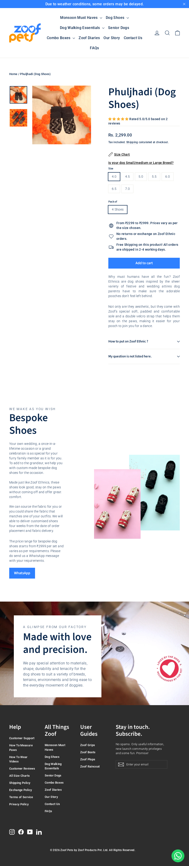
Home (13, 74)
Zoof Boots (88, 752)
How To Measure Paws (21, 748)
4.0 (114, 176)
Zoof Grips (87, 745)
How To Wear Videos (18, 759)
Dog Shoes (115, 17)
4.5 (127, 176)
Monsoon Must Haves (79, 17)
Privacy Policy (19, 804)
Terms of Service (21, 797)
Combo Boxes (59, 38)
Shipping (132, 142)
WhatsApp (22, 573)
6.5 (114, 189)
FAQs (94, 48)
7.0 (127, 189)
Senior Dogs (118, 28)
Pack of (112, 201)
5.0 (141, 176)
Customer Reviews (22, 768)
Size (110, 168)
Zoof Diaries (89, 38)
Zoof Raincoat (90, 766)
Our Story (111, 38)
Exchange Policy (20, 790)
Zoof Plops (87, 759)
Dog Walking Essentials (80, 28)
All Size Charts (19, 775)
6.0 (167, 176)
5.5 (154, 176)
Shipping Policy (19, 783)
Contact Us (133, 38)
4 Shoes (118, 209)
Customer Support (22, 738)
